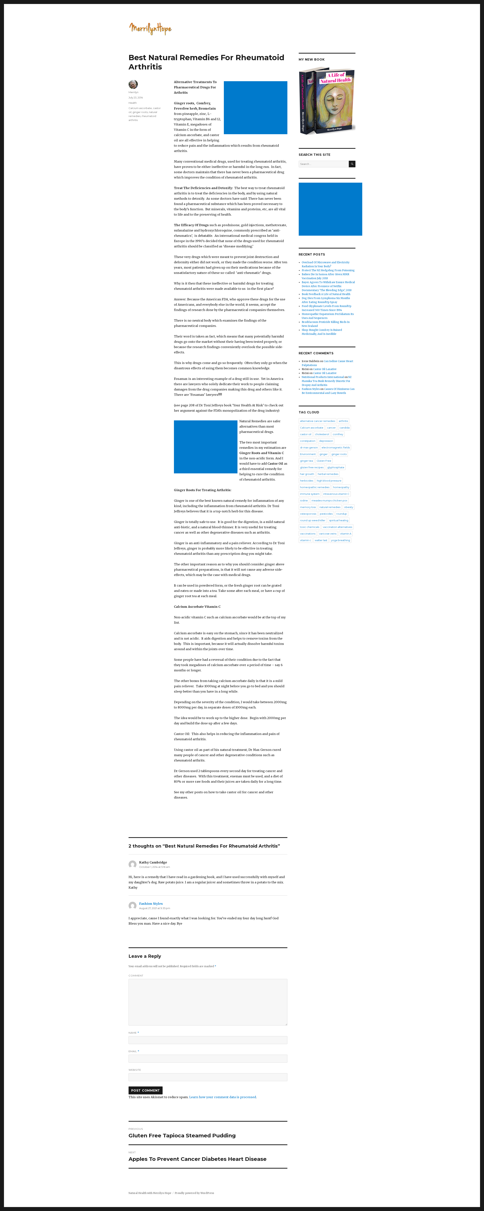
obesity (348, 507)
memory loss (308, 507)
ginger (324, 454)
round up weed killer (312, 520)
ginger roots (140, 112)
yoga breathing (340, 540)
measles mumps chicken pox (329, 500)
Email (134, 1051)
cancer (331, 427)
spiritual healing (338, 520)
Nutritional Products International (323, 377)
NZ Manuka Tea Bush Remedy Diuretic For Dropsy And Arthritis (326, 381)
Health (133, 102)
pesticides (326, 513)
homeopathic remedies (314, 487)
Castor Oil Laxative (325, 369)
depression (326, 440)
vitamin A (345, 533)
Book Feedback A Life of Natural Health (326, 294)
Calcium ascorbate (140, 108)
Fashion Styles (151, 904)
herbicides (306, 480)
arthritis (343, 420)
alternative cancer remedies (317, 420)
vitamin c (305, 540)
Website (135, 1069)
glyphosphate (335, 467)
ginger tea (306, 460)
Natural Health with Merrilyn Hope (150, 1193)
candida (345, 427)
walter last (321, 540)
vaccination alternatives (337, 526)
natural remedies (330, 507)
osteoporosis (308, 513)
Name (134, 1032)
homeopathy (341, 487)
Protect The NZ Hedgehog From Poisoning (328, 270)
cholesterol (322, 434)
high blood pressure (329, 480)
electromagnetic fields (336, 447)
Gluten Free (324, 460)
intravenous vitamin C (336, 493)
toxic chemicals (309, 526)
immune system (310, 493)
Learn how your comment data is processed (222, 1097)
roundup (341, 513)
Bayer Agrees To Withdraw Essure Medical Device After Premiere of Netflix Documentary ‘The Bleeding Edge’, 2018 (328, 286)
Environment (308, 454)
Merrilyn (133, 92)
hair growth (307, 473)
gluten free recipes (311, 467)
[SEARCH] (352, 164)
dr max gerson (309, 447)
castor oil (305, 434)
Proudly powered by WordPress (194, 1193)
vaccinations (307, 533)
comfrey (338, 434)
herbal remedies (328, 473)
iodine (304, 500)
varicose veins (327, 533)
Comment (136, 975)
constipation (307, 440)
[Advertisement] (256, 108)
